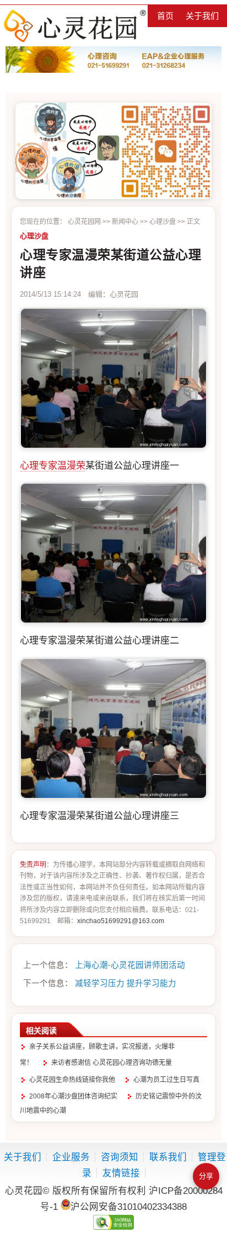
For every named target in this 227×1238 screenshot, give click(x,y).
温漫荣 (71, 465)
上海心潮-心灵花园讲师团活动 (130, 965)
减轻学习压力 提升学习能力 (125, 983)
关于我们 (202, 15)
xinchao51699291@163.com (120, 921)
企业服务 (71, 1157)
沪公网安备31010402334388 (129, 1207)
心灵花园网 (74, 25)
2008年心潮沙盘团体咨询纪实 (73, 1096)
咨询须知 (119, 1157)
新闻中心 (125, 222)
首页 (165, 15)
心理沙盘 (162, 222)
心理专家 (38, 465)
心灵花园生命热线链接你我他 (72, 1080)
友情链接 (121, 1173)
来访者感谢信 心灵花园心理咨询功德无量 (111, 1062)
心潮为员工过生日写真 (166, 1080)
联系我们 (168, 1157)
